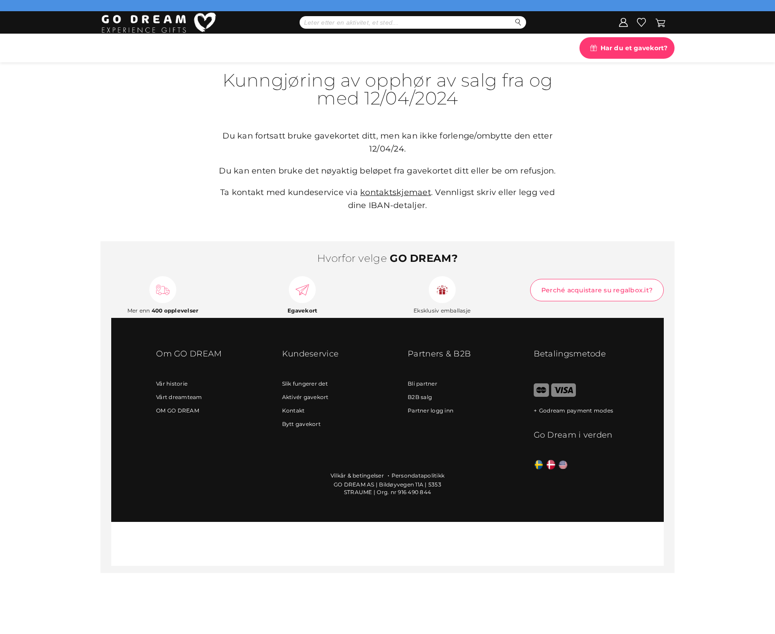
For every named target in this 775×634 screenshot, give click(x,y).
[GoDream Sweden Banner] (539, 465)
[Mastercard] (541, 394)
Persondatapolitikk (418, 475)
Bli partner (422, 383)
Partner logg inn (430, 410)
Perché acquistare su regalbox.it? (597, 290)
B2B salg (420, 397)
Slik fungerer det (305, 383)
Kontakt (293, 410)
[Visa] (563, 394)
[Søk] (518, 22)
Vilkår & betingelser (358, 475)
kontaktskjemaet (395, 192)
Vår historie (171, 383)
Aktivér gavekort (305, 397)
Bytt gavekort (301, 424)
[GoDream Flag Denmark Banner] (551, 465)
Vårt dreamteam (179, 397)
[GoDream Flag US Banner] (563, 465)
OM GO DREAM (177, 410)
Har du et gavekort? (634, 48)
